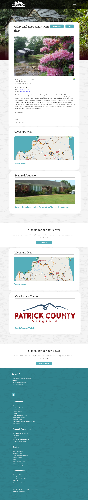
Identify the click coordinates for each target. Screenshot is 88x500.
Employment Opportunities (19, 441)
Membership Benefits (18, 408)
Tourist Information (20, 122)
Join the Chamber (17, 409)
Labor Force (16, 435)
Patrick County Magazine (19, 465)
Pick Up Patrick (16, 481)
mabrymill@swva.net (23, 89)
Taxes (14, 437)
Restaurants (18, 116)
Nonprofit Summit (17, 483)
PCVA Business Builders (19, 417)
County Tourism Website (19, 461)
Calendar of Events (17, 453)
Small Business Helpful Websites (21, 439)
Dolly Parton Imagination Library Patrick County (24, 421)
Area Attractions (18, 112)
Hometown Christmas (18, 475)
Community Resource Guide (20, 415)
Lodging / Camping (17, 457)
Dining (14, 459)
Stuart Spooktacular (17, 477)
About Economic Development (20, 433)
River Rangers (16, 423)
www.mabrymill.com (25, 91)
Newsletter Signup (17, 419)
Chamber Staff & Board (18, 411)
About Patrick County (18, 451)
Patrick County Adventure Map (20, 455)
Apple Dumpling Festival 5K (19, 479)
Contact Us (15, 413)
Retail (16, 119)
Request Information (18, 463)
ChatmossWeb (21, 491)
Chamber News (16, 406)
